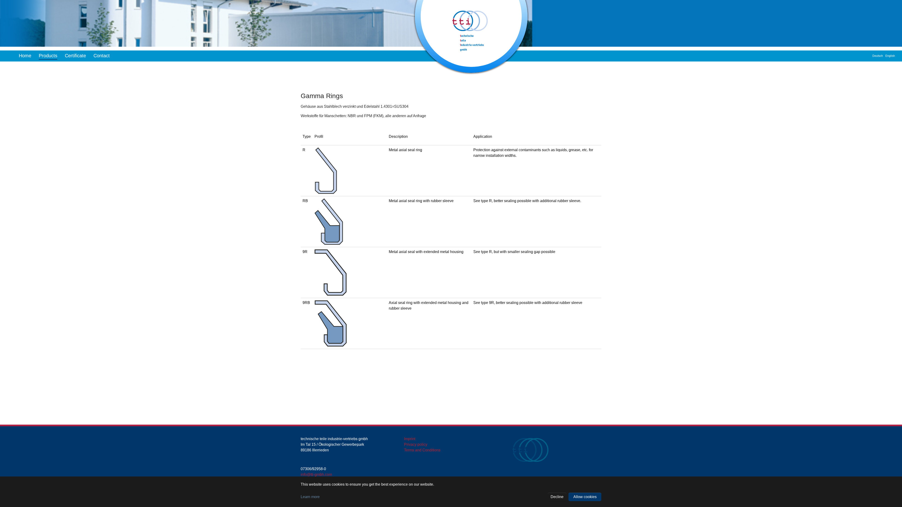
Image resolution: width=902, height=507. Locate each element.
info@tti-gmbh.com (316, 474)
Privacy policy (415, 444)
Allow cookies (585, 497)
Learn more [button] (310, 497)
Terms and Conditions (422, 450)
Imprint (409, 439)
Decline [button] (557, 497)
